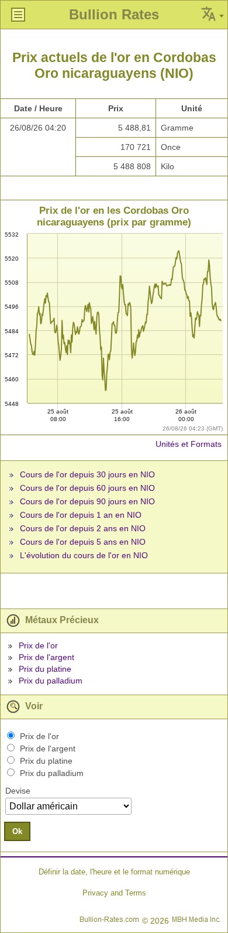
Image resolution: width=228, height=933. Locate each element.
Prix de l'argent (46, 657)
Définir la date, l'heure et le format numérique (114, 871)
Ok (17, 831)
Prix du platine (45, 669)
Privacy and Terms (114, 892)
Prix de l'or (38, 645)
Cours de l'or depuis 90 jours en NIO (87, 501)
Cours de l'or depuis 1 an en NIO (80, 515)
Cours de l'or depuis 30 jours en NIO (87, 474)
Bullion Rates (114, 14)
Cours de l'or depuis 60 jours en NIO (87, 488)
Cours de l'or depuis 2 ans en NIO (83, 528)
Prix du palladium (50, 680)
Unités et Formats (189, 444)
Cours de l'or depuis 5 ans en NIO (83, 541)
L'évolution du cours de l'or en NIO (84, 555)
